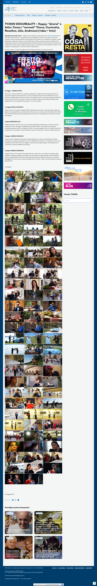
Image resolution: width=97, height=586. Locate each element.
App (83, 7)
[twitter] (15, 500)
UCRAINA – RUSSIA (50, 15)
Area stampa (59, 7)
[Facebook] (83, 2)
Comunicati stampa (69, 7)
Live (90, 11)
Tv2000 (49, 36)
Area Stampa (61, 568)
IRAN (28, 15)
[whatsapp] (18, 500)
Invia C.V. (54, 568)
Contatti (87, 7)
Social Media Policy (79, 568)
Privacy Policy (70, 568)
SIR (30, 2)
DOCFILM (59, 11)
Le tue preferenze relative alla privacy (52, 584)
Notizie (71, 11)
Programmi (51, 11)
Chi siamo (52, 7)
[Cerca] (91, 7)
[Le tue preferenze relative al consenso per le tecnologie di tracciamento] (94, 583)
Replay (77, 11)
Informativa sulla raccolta (39, 584)
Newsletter (78, 7)
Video (81, 11)
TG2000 (86, 11)
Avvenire (23, 2)
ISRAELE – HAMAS (37, 15)
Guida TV (65, 11)
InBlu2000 (16, 2)
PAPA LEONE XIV (20, 15)
